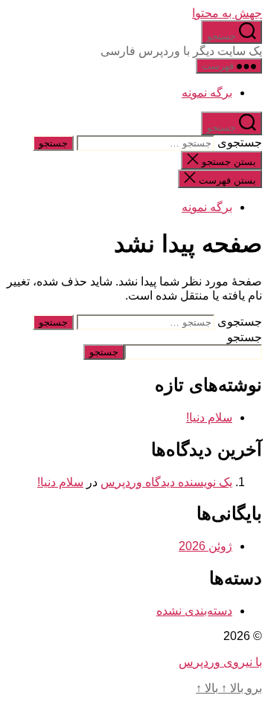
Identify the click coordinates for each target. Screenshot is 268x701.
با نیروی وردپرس (220, 662)
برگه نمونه (207, 92)
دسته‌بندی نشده (194, 610)
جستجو (244, 337)
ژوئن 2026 (205, 546)
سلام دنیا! (209, 417)
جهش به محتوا (227, 13)
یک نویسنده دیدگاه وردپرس (166, 482)
